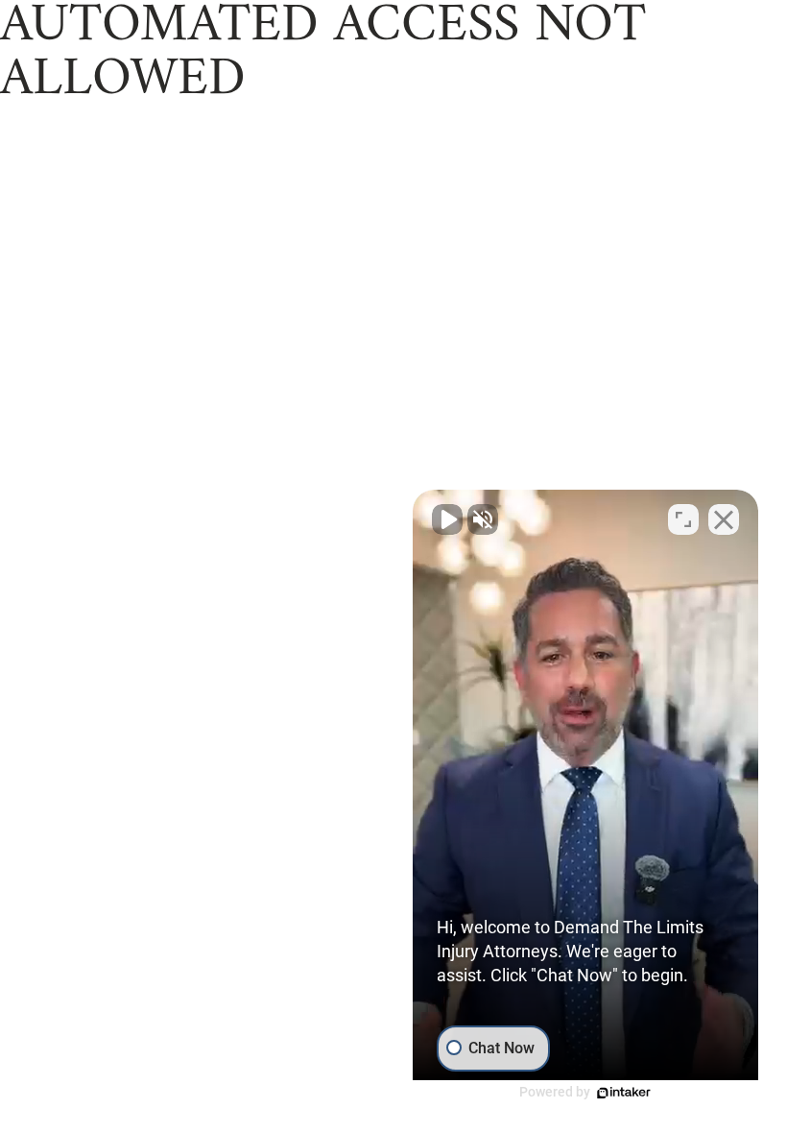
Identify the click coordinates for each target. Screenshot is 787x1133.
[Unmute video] (447, 519)
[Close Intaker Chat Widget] (723, 519)
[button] (585, 797)
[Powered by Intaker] (624, 1092)
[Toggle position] (683, 519)
